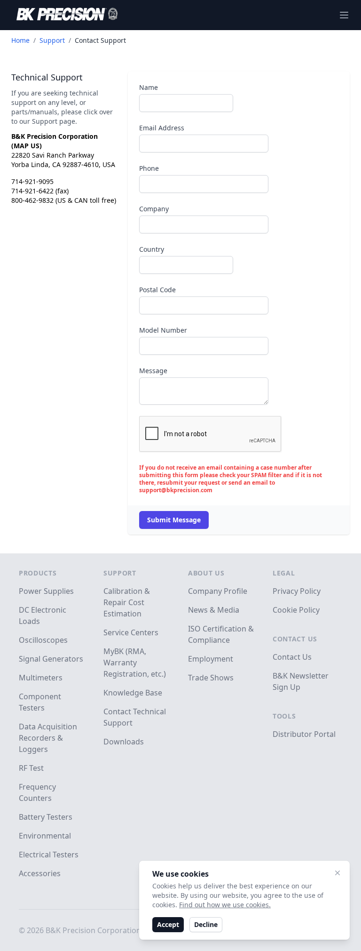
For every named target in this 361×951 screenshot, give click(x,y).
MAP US (26, 145)
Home (20, 40)
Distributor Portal (304, 734)
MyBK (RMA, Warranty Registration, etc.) (134, 662)
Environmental (45, 836)
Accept (168, 924)
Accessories (40, 873)
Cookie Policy (296, 610)
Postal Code (157, 289)
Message (153, 370)
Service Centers (130, 632)
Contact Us (295, 638)
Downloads (123, 741)
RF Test (31, 768)
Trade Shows (211, 677)
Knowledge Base (132, 692)
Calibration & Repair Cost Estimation (126, 602)
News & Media (213, 610)
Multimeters (41, 677)
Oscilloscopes (43, 640)
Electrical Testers (48, 854)
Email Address (161, 127)
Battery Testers (45, 817)
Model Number (163, 330)
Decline (206, 924)
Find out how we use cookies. (225, 904)
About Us (206, 572)
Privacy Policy (297, 591)
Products (38, 572)
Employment (210, 659)
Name (148, 87)
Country (151, 249)
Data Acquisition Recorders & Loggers (48, 737)
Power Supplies (46, 591)
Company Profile (217, 591)
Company (154, 208)
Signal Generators (51, 659)
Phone (149, 168)
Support (52, 40)
